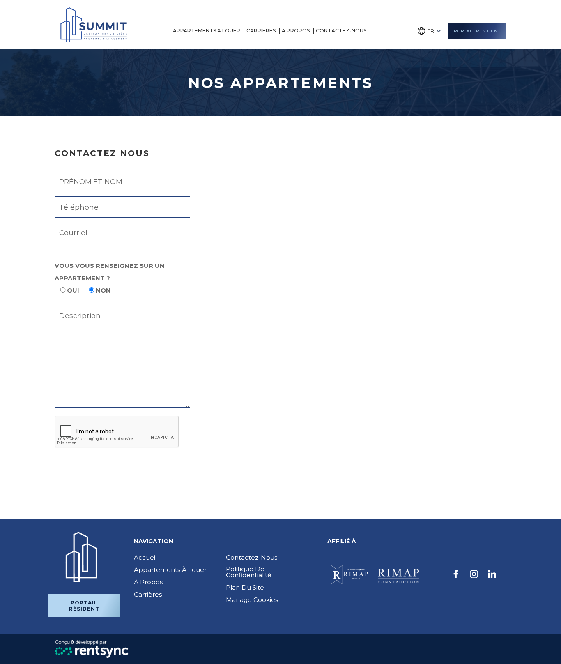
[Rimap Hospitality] (348, 575)
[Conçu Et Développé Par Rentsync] (92, 648)
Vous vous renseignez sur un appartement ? (110, 272)
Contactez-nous (341, 31)
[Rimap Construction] (398, 575)
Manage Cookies (252, 600)
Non (103, 290)
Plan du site (245, 587)
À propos (296, 31)
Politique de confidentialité (248, 572)
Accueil (145, 557)
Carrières (261, 31)
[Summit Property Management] (94, 24)
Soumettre (88, 471)
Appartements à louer (170, 570)
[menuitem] (207, 30)
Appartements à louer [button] (206, 31)
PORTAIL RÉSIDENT (477, 31)
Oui (73, 290)
